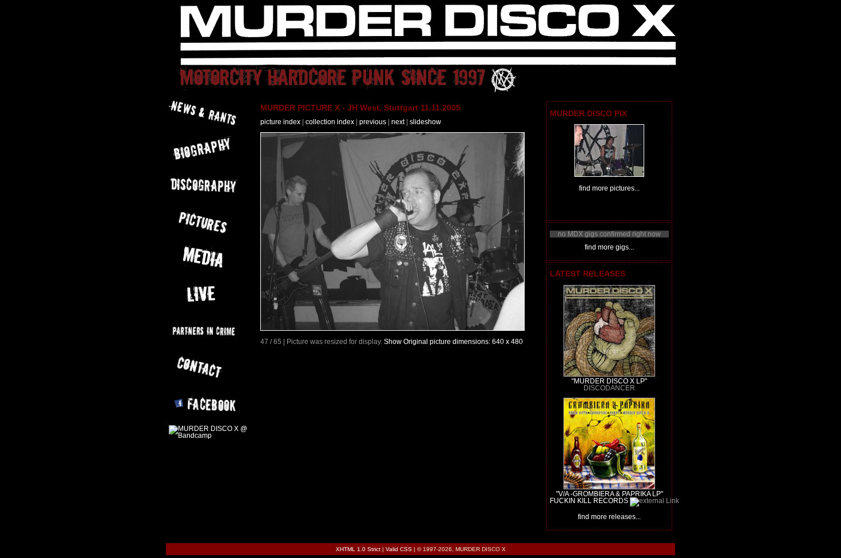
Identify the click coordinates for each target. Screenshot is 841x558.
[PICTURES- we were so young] (609, 174)
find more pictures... (609, 188)
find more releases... (609, 516)
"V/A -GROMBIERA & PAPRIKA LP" (609, 493)
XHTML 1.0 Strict (358, 549)
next (397, 121)
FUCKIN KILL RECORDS (589, 500)
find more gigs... (609, 247)
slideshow (425, 121)
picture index (280, 121)
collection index (330, 121)
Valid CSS (399, 549)
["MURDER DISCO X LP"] (609, 374)
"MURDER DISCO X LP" (609, 381)
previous (372, 121)
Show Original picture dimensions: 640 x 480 (453, 341)
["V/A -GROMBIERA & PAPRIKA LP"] (609, 487)
